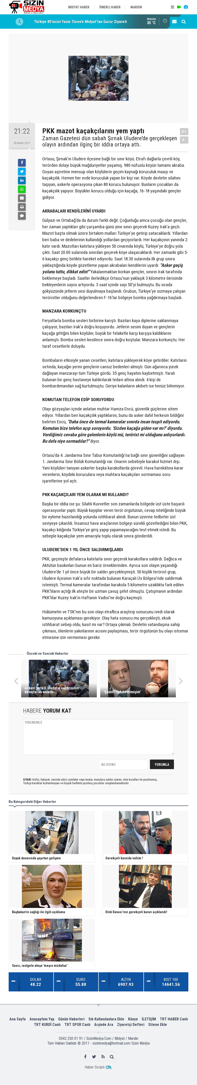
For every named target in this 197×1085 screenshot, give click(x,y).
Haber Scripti (95, 1067)
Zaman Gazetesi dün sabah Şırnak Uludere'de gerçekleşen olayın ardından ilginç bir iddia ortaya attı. (109, 141)
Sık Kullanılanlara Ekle (106, 1019)
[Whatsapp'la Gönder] (22, 189)
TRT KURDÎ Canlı (47, 1024)
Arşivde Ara (103, 1024)
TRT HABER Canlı (174, 1019)
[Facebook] (22, 163)
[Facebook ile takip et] (85, 1056)
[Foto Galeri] (185, 7)
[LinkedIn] (22, 180)
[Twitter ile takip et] (94, 1056)
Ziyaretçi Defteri (130, 1024)
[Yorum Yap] (22, 216)
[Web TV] (179, 7)
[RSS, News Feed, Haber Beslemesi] (102, 1056)
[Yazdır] (22, 207)
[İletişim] (174, 21)
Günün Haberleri (71, 1019)
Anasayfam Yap (42, 1019)
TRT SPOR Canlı (77, 1024)
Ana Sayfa (17, 1019)
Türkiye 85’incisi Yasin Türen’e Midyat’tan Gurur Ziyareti (80, 21)
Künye (133, 1019)
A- (184, 140)
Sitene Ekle (157, 1024)
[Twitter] (22, 171)
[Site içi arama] (183, 21)
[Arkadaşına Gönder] (22, 198)
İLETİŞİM (149, 1019)
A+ (184, 131)
